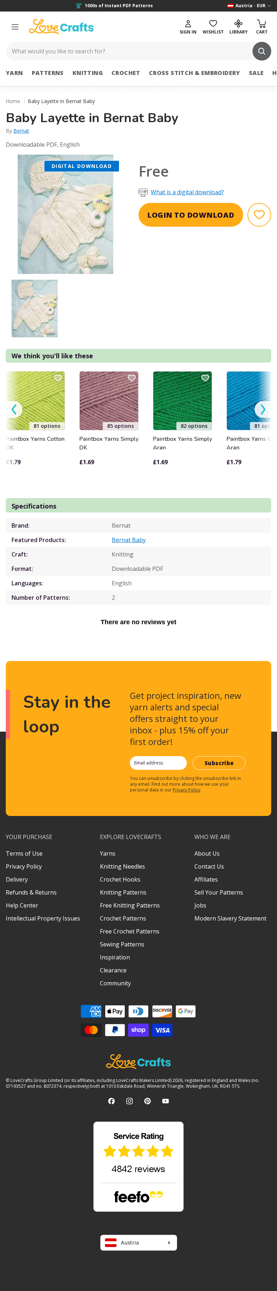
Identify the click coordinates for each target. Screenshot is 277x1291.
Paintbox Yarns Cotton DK (35, 443)
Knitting (87, 73)
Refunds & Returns (31, 892)
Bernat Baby (129, 540)
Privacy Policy (186, 790)
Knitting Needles (122, 866)
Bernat (21, 130)
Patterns (48, 73)
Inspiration (115, 957)
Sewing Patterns (122, 944)
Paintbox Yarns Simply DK (108, 443)
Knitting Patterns (123, 892)
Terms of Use (24, 853)
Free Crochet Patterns (129, 931)
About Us (207, 853)
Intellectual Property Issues (43, 918)
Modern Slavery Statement (230, 918)
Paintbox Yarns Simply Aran (182, 443)
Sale (256, 73)
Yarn (14, 73)
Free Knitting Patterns (130, 905)
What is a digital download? (187, 192)
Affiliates (206, 879)
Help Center (22, 905)
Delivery (17, 879)
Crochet (125, 73)
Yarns (107, 853)
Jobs (200, 905)
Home (13, 101)
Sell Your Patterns (218, 892)
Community (115, 983)
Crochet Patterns (123, 918)
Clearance (113, 970)
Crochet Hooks (120, 879)
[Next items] (263, 409)
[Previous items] (14, 409)
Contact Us (209, 866)
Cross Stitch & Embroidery (194, 73)
